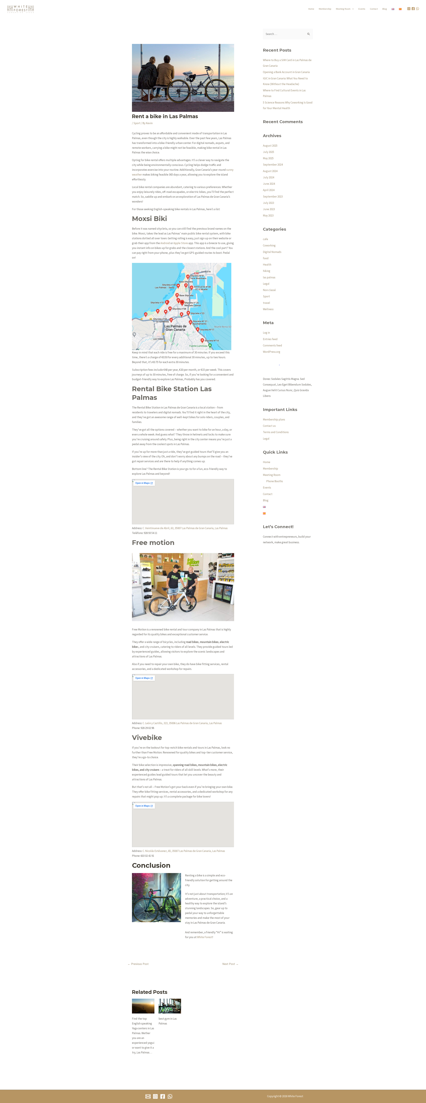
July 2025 (268, 152)
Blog (384, 8)
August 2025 (270, 145)
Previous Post (138, 964)
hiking (266, 271)
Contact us (269, 426)
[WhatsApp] (418, 8)
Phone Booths (274, 481)
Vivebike (147, 737)
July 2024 (268, 177)
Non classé (269, 290)
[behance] (409, 8)
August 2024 (270, 171)
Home (311, 8)
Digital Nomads (272, 252)
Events (361, 8)
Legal (266, 284)
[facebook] (414, 8)
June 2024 (269, 184)
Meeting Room (343, 8)
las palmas (269, 277)
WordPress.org (271, 352)
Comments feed (272, 345)
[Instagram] (155, 1096)
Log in (266, 332)
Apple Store (180, 243)
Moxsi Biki (149, 218)
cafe (265, 239)
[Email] (148, 1096)
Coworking (269, 245)
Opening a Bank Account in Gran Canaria (286, 72)
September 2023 (273, 196)
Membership (325, 8)
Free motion (153, 542)
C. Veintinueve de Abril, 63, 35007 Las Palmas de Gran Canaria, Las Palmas (185, 528)
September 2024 (273, 164)
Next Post (230, 964)
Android (165, 243)
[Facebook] (162, 1096)
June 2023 (269, 209)
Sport (136, 123)
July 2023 (268, 203)
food (266, 258)
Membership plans (274, 419)
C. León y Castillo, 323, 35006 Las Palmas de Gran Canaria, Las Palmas (182, 723)
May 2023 (268, 215)
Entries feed (270, 339)
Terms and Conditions (276, 432)
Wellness (268, 309)
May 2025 (268, 158)
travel (266, 303)
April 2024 (268, 190)
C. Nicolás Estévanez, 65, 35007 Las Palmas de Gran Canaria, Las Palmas (184, 851)
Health (267, 264)
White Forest (204, 937)
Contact (374, 8)
